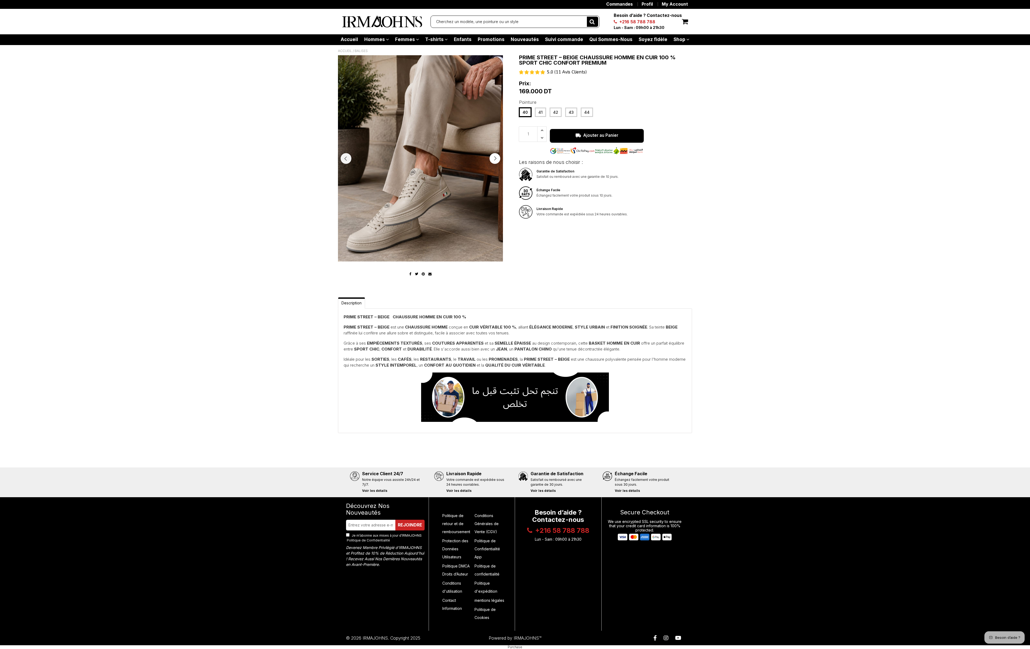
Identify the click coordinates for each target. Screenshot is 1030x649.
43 (571, 112)
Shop (680, 39)
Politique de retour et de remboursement (456, 523)
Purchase (515, 647)
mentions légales (489, 600)
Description (351, 303)
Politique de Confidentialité (368, 540)
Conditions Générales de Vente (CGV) (486, 523)
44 (587, 112)
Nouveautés (525, 39)
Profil (647, 4)
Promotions (491, 39)
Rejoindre (410, 525)
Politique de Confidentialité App (487, 549)
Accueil (349, 39)
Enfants (463, 39)
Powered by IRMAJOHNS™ (515, 638)
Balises (361, 51)
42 (555, 112)
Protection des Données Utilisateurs (455, 549)
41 (540, 112)
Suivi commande (564, 39)
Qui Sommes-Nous (610, 39)
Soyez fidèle (653, 39)
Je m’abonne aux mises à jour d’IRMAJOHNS (384, 537)
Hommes (375, 39)
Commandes (619, 4)
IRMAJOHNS (375, 638)
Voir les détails (374, 491)
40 (525, 112)
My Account (675, 4)
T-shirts (435, 39)
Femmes (405, 39)
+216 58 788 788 (636, 21)
